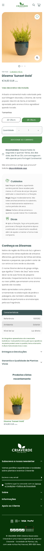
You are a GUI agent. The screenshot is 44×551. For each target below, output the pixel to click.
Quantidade (8, 130)
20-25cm (11, 120)
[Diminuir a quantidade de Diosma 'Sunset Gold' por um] (19, 130)
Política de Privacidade (26, 486)
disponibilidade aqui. (18, 168)
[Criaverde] (22, 5)
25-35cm (31, 120)
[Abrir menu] (7, 5)
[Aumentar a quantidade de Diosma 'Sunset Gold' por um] (38, 130)
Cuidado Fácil (16, 72)
